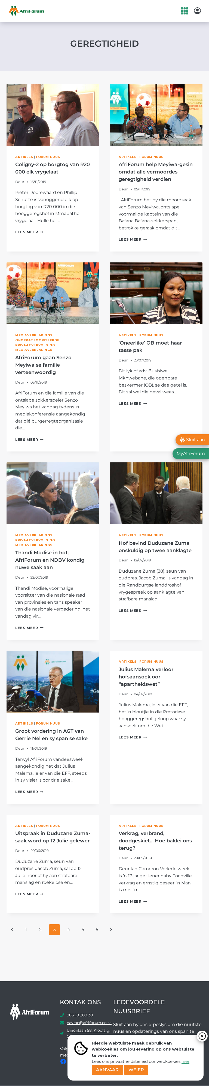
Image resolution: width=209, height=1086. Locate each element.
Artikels (24, 157)
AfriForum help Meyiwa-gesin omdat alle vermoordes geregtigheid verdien (156, 171)
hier (185, 1061)
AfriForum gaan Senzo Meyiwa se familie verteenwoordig (43, 365)
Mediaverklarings (34, 335)
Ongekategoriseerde (37, 340)
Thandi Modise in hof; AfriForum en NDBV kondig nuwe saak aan (49, 560)
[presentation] (53, 115)
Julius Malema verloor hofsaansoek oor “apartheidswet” (146, 676)
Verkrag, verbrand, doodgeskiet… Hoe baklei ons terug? (155, 840)
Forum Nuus (48, 157)
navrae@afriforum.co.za (89, 1022)
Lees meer (29, 232)
